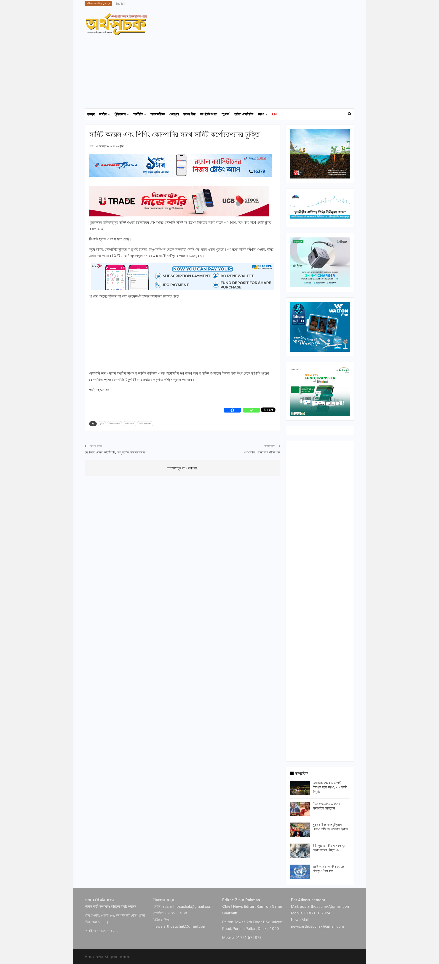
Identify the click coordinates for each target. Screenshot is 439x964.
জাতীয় (103, 114)
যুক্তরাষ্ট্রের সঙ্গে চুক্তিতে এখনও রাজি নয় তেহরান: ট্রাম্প (330, 827)
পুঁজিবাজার (120, 114)
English (120, 3)
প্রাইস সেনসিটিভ (243, 114)
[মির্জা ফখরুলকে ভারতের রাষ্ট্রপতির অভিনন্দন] (300, 809)
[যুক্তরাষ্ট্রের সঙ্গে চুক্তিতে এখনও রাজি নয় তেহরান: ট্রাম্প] (300, 830)
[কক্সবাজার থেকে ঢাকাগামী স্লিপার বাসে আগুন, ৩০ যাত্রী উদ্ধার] (300, 788)
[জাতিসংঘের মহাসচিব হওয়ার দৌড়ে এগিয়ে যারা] (300, 872)
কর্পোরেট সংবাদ (208, 114)
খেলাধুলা (174, 114)
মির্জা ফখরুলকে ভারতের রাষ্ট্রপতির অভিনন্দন (326, 806)
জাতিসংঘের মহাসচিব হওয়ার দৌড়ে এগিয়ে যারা (328, 869)
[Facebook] (232, 410)
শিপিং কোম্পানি (114, 423)
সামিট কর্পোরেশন (145, 423)
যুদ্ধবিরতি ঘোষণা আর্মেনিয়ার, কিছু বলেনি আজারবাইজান (115, 452)
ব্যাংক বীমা (189, 114)
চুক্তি (102, 423)
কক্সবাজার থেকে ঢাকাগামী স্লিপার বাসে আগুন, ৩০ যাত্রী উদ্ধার (330, 787)
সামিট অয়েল (129, 423)
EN (274, 114)
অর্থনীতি (138, 114)
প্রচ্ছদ (91, 114)
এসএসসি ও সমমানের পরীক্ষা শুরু (262, 452)
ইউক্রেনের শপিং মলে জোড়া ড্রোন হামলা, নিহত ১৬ (329, 848)
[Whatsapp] (251, 410)
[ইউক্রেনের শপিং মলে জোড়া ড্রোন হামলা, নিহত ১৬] (300, 851)
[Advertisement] (222, 70)
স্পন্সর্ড (225, 114)
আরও (261, 114)
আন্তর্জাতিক (157, 114)
